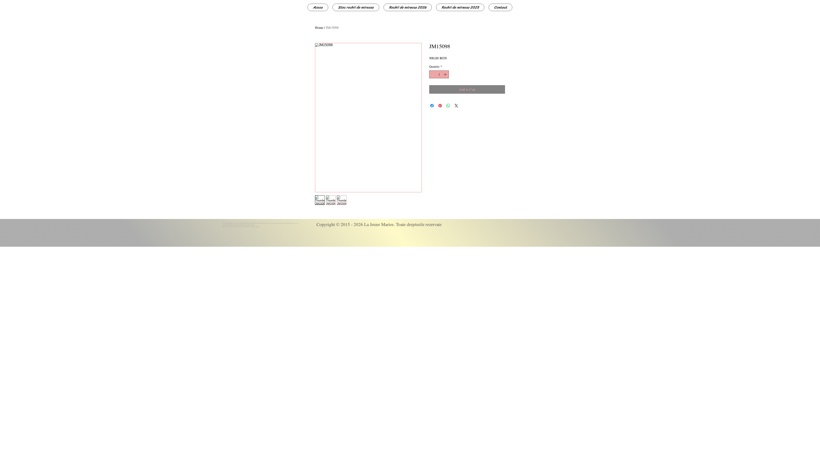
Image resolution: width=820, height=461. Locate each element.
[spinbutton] (439, 74)
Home (319, 27)
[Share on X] (456, 105)
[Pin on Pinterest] (440, 105)
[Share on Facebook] (432, 105)
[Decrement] (432, 74)
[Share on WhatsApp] (448, 105)
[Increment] (445, 74)
